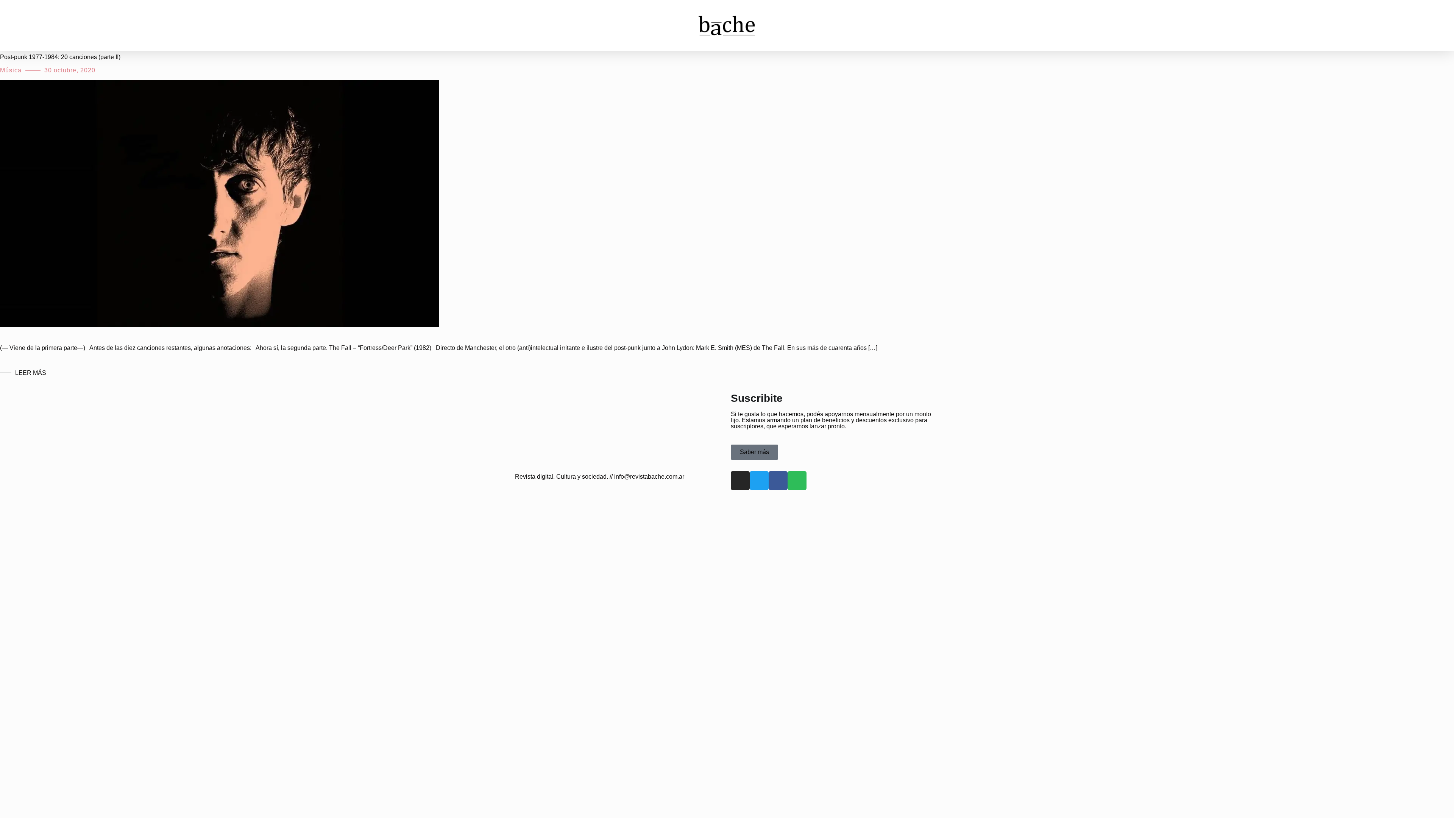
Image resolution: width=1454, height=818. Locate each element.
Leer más (30, 373)
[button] (18, 25)
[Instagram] (740, 480)
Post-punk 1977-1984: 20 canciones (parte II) (60, 57)
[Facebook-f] (778, 480)
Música (11, 70)
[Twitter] (759, 480)
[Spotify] (797, 480)
